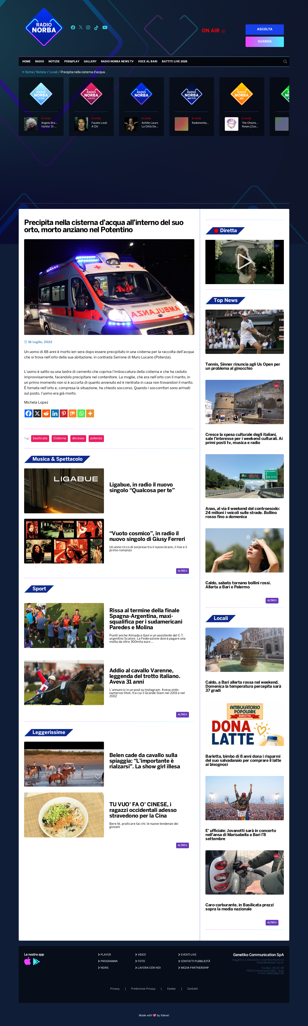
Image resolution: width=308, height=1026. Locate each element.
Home (26, 61)
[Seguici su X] (81, 28)
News (104, 968)
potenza (96, 438)
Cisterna (59, 438)
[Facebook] (28, 413)
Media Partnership (194, 968)
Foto (141, 961)
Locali (53, 72)
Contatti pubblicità (195, 961)
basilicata (40, 438)
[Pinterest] (64, 413)
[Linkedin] (55, 413)
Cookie (171, 989)
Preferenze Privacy (143, 989)
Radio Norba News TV (117, 61)
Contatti (192, 989)
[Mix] (72, 413)
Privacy (115, 989)
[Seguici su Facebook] (73, 28)
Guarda (265, 41)
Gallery (90, 61)
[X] (37, 413)
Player (105, 955)
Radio (39, 61)
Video (141, 955)
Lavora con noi (149, 968)
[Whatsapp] (81, 413)
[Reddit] (46, 413)
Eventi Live (188, 955)
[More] (90, 413)
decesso (78, 438)
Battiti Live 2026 (174, 61)
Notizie (54, 61)
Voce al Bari (147, 61)
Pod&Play (71, 61)
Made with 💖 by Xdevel (154, 1015)
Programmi (108, 961)
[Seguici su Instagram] (88, 28)
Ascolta (264, 29)
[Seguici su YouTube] (105, 28)
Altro (182, 571)
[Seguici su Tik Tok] (96, 28)
